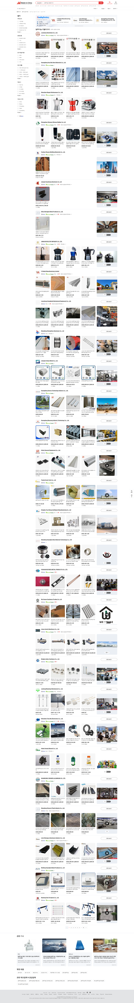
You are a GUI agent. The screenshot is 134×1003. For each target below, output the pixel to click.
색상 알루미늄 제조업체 (99, 980)
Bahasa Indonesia (108, 994)
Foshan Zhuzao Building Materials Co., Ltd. (53, 152)
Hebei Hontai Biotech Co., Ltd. (49, 748)
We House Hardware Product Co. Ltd (51, 599)
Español (50, 994)
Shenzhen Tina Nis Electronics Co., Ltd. (52, 718)
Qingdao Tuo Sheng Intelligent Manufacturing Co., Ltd (56, 510)
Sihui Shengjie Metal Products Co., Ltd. (52, 211)
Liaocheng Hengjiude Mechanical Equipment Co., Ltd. (56, 301)
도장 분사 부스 (44, 972)
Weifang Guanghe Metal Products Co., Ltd (53, 867)
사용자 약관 (54, 992)
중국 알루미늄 (66, 972)
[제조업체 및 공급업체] (24, 2)
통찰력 (84, 992)
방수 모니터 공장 (43, 5)
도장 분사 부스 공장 (58, 5)
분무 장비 (20, 972)
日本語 (41, 994)
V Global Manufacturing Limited (50, 271)
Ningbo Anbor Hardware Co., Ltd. (50, 659)
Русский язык (70, 994)
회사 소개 (45, 992)
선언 (49, 992)
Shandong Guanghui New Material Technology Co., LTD (56, 539)
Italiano (64, 994)
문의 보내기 (109, 33)
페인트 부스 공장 (51, 5)
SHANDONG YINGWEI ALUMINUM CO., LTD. (53, 778)
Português (60, 994)
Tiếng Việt (102, 994)
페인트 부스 (35, 972)
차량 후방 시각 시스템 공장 (68, 5)
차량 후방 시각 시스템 (55, 972)
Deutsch (55, 994)
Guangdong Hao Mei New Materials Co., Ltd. (53, 62)
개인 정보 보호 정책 (61, 992)
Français (46, 994)
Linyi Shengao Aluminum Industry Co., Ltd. (53, 838)
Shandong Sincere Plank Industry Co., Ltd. (53, 808)
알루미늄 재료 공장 (84, 5)
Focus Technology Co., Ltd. (69, 996)
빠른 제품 (79, 992)
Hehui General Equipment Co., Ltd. (50, 450)
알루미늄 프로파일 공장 (47, 980)
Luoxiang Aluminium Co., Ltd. (49, 32)
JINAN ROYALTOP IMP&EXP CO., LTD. (51, 241)
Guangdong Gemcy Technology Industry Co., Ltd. (54, 390)
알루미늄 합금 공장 (22, 980)
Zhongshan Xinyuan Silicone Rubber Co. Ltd (53, 122)
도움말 (102, 8)
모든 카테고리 (22, 8)
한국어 (75, 994)
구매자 (94, 8)
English (27, 994)
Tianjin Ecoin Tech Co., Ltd (48, 480)
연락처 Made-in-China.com (71, 992)
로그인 (115, 3)
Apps (109, 8)
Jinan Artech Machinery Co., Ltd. (50, 629)
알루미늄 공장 (77, 5)
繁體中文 (37, 994)
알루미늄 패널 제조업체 (73, 980)
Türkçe (97, 994)
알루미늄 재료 (75, 972)
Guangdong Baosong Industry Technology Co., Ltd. (55, 420)
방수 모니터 (27, 972)
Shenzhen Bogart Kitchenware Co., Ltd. (52, 92)
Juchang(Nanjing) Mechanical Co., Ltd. (52, 689)
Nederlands (84, 994)
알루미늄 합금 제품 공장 (34, 980)
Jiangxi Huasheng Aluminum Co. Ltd (51, 182)
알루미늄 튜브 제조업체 (86, 980)
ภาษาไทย (93, 994)
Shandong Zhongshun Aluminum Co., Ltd (52, 331)
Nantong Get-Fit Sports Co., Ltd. (50, 897)
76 (83, 927)
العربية (79, 994)
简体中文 (32, 994)
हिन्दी (89, 994)
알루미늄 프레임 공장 (60, 980)
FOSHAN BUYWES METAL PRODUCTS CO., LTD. (54, 569)
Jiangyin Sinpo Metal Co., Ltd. (49, 360)
